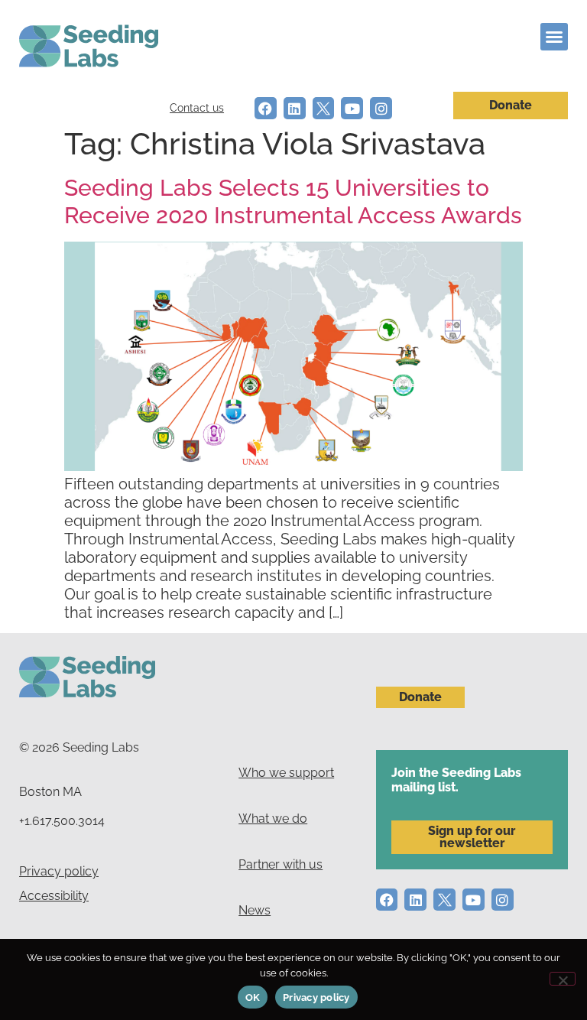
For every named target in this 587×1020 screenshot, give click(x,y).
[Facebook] (266, 108)
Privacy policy (59, 871)
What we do (272, 818)
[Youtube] (352, 108)
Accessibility (54, 895)
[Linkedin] (295, 108)
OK (253, 997)
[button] (554, 36)
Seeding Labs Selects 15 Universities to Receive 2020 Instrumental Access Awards (293, 201)
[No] (563, 979)
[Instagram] (381, 108)
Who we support (286, 772)
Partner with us (280, 864)
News (254, 910)
